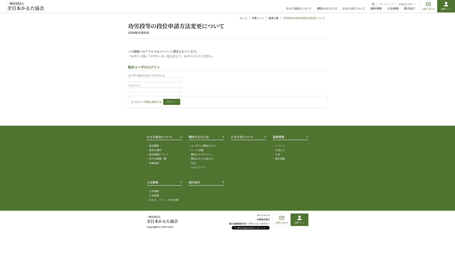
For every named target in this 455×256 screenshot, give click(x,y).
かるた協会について (159, 137)
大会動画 (154, 195)
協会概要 (154, 145)
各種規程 (154, 163)
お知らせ (280, 150)
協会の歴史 (155, 150)
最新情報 (278, 137)
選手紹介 (194, 182)
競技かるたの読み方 (202, 158)
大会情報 (152, 182)
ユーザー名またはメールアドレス (146, 75)
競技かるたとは (199, 137)
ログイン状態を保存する (148, 101)
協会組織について (159, 154)
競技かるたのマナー (202, 154)
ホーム (243, 18)
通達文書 (274, 18)
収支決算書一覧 (157, 158)
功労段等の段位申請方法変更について (304, 18)
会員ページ (258, 18)
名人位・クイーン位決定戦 (164, 200)
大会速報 (154, 191)
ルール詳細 (197, 150)
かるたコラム (198, 167)
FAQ (193, 163)
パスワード (134, 85)
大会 (277, 154)
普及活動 (280, 158)
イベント (280, 145)
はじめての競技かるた (203, 145)
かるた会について (242, 137)
